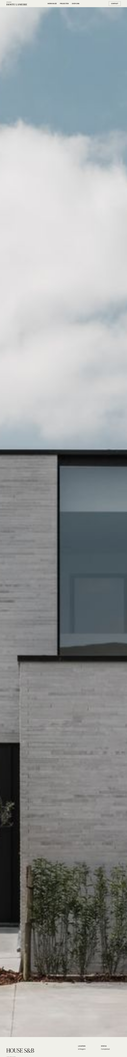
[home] (18, 3)
